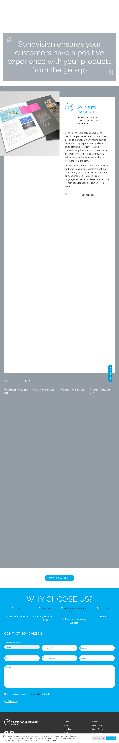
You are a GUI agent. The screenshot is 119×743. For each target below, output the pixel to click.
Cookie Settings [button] (98, 738)
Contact (67, 733)
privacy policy (35, 694)
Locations (67, 729)
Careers (95, 722)
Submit (11, 701)
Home (66, 722)
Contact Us (110, 374)
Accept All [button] (111, 738)
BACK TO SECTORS (58, 578)
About (66, 725)
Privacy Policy (97, 729)
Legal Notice (97, 725)
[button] (110, 6)
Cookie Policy (97, 733)
